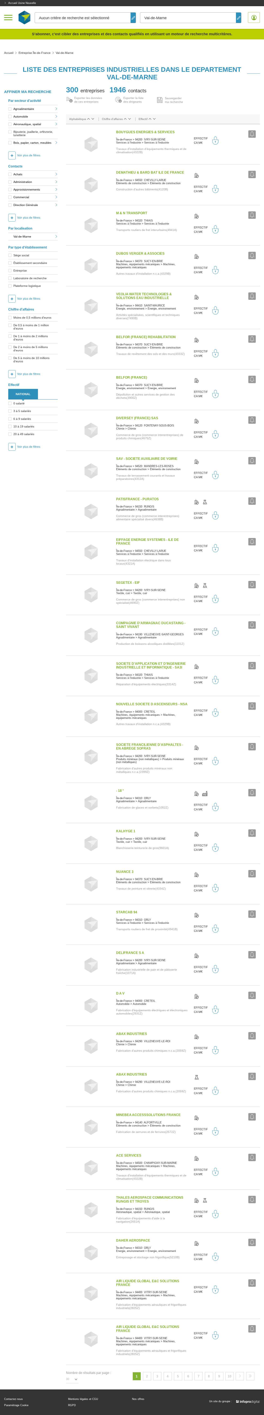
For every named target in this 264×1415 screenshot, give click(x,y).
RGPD (72, 1405)
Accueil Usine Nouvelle (22, 3)
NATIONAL (23, 394)
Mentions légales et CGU (83, 1399)
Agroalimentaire (23, 109)
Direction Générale (25, 205)
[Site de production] (204, 794)
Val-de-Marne (22, 236)
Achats (17, 174)
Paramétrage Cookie (16, 1405)
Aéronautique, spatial (27, 124)
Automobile (20, 116)
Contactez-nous (13, 1399)
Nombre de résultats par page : (88, 1373)
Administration (22, 182)
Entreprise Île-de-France (35, 52)
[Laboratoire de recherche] (204, 502)
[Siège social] (196, 176)
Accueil (8, 52)
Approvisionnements (26, 189)
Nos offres (138, 1399)
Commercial (21, 197)
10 (229, 1376)
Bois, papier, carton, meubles (32, 142)
